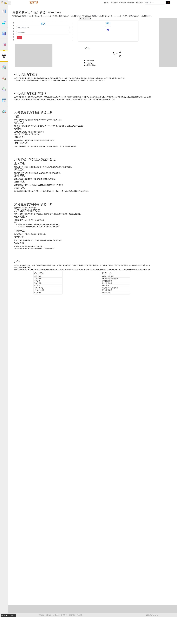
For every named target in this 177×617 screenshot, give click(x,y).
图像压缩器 (114, 2)
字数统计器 (37, 278)
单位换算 (37, 285)
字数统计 (106, 2)
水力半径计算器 (107, 283)
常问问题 (72, 615)
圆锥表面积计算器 (107, 276)
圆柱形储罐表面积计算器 (110, 278)
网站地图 (79, 615)
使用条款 (56, 615)
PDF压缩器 (122, 2)
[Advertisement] (35, 55)
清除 (19, 37)
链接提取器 (130, 2)
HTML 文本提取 (39, 290)
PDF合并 (37, 281)
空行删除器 (37, 292)
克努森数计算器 (107, 290)
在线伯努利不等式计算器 (110, 288)
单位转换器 (139, 2)
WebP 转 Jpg (38, 288)
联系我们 (64, 615)
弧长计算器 (105, 285)
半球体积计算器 (107, 281)
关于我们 (41, 615)
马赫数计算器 (106, 292)
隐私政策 (48, 615)
